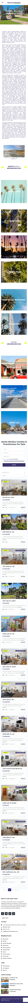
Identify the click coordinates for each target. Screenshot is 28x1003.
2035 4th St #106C (10, 803)
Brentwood (5, 945)
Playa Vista (5, 939)
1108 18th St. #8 (9, 837)
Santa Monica (7, 494)
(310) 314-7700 (6, 927)
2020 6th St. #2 (8, 734)
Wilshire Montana (7, 958)
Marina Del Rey (6, 947)
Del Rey (5, 941)
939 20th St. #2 (8, 532)
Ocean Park (6, 956)
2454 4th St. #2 (8, 634)
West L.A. (5, 970)
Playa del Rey (6, 949)
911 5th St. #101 (8, 497)
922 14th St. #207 (9, 667)
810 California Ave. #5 (11, 872)
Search (14, 465)
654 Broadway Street (15, 989)
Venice (4, 951)
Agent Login (5, 917)
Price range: (6, 459)
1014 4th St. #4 (8, 699)
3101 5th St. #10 (14, 977)
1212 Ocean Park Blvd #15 (12, 768)
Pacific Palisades (7, 943)
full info (23, 507)
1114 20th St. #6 (8, 566)
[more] (4, 505)
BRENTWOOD (14, 367)
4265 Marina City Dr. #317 (16, 983)
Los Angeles (6, 968)
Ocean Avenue (6, 954)
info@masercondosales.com (10, 931)
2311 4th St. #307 (9, 601)
